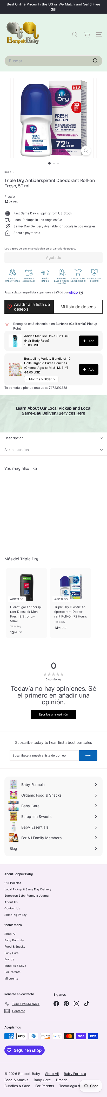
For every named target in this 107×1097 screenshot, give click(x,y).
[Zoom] (86, 150)
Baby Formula (14, 940)
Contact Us (12, 908)
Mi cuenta (11, 978)
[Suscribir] (88, 755)
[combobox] (53, 60)
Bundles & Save (15, 966)
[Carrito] (87, 35)
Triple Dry (29, 558)
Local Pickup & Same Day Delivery (27, 889)
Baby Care (11, 953)
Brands (9, 959)
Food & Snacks (14, 946)
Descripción (14, 438)
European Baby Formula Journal (26, 895)
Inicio (8, 171)
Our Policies (12, 883)
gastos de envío (20, 248)
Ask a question (16, 450)
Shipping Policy (15, 915)
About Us (11, 902)
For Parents (12, 972)
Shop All (10, 934)
